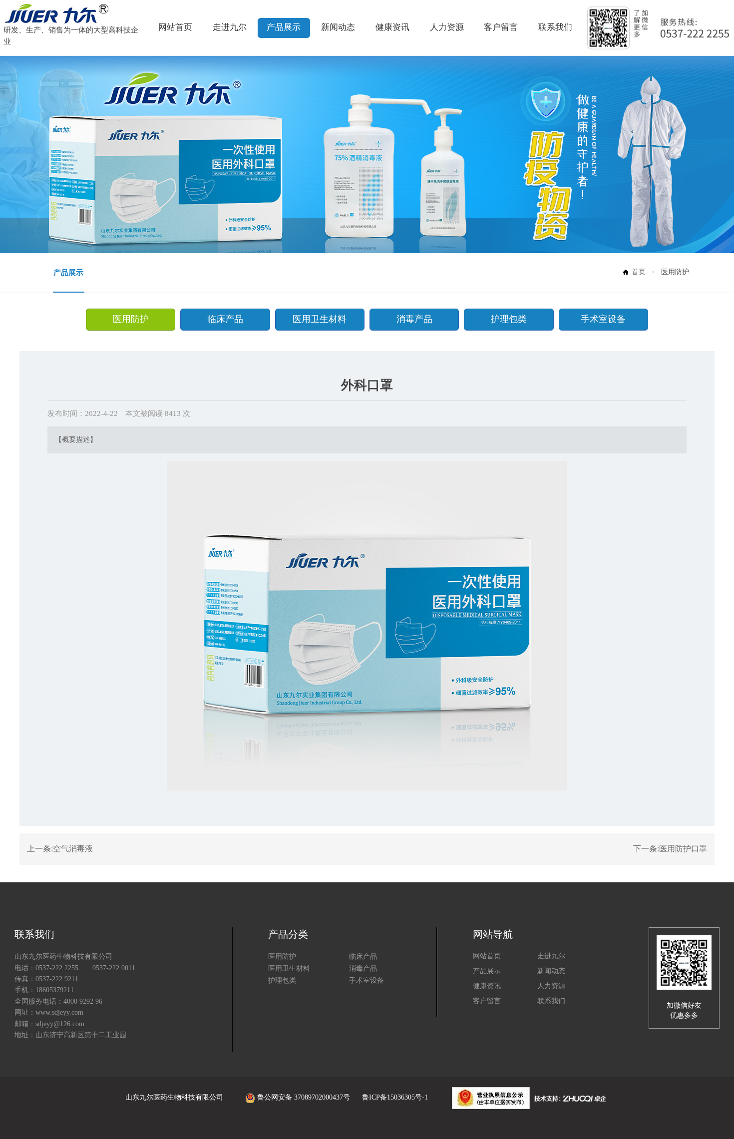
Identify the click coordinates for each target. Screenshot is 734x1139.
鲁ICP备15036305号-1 (395, 1097)
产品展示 (284, 27)
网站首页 (175, 27)
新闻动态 (338, 27)
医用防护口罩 (683, 848)
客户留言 (501, 27)
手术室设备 (603, 319)
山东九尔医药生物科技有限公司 (174, 1097)
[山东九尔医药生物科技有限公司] (56, 12)
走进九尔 (230, 27)
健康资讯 (392, 27)
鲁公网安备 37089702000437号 (303, 1097)
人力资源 (447, 27)
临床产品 (225, 319)
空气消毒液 (73, 848)
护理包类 (509, 319)
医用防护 (131, 319)
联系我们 (555, 27)
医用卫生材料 (320, 319)
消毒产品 (414, 319)
